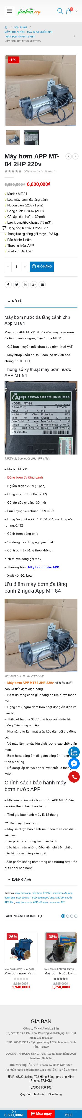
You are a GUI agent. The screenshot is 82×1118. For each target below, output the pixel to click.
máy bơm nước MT (54, 902)
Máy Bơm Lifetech (55, 969)
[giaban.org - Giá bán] (28, 11)
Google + (33, 284)
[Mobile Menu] (10, 11)
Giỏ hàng (44, 266)
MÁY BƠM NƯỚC (13, 969)
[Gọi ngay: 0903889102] (74, 777)
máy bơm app (23, 893)
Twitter (16, 284)
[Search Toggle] (60, 11)
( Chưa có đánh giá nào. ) (39, 171)
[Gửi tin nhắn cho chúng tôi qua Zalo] (74, 752)
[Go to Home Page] (6, 27)
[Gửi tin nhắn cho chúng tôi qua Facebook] (74, 763)
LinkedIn (25, 284)
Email (42, 284)
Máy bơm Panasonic (35, 969)
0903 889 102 (42, 1087)
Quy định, (26, 1094)
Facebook (8, 284)
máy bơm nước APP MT (28, 902)
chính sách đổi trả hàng (47, 1094)
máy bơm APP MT (42, 893)
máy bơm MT (23, 897)
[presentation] (10, 90)
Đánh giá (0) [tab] (21, 879)
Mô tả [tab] (17, 301)
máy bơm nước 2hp (43, 897)
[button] (63, 916)
